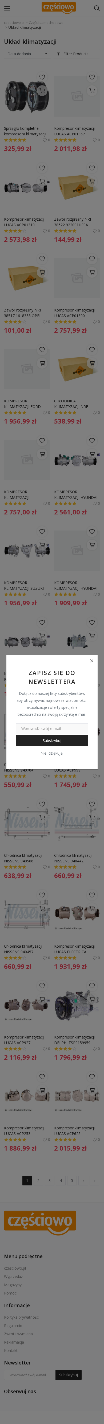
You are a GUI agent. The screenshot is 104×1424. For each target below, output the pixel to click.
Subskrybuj (52, 740)
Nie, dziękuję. (52, 753)
